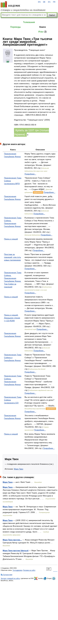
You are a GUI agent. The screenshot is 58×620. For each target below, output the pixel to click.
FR (54, 2)
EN (39, 2)
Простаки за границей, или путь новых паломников (12, 257)
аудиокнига (38, 192)
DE (44, 2)
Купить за (31, 132)
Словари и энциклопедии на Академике (23, 10)
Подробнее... (30, 174)
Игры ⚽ (42, 31)
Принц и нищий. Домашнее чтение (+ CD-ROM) (12, 318)
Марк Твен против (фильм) (15, 550)
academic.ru (10, 4)
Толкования (29, 22)
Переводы (15, 27)
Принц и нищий (11, 239)
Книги (42, 27)
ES (49, 2)
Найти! (52, 15)
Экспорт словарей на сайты (10, 578)
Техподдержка (17, 570)
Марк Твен (18, 469)
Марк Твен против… (12, 540)
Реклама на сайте (29, 570)
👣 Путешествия (6, 574)
